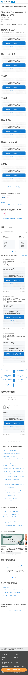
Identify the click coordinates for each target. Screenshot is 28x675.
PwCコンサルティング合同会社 (9, 450)
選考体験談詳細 (22, 291)
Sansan (3, 202)
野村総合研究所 (6, 456)
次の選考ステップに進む (14, 187)
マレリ (13, 589)
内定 (25, 24)
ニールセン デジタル (7, 471)
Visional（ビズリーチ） (8, 587)
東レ (3, 610)
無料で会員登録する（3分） (14, 669)
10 (21, 441)
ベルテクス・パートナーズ (8, 500)
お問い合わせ (17, 657)
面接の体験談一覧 (4, 649)
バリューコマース (6, 514)
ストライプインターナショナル (9, 598)
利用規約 (16, 662)
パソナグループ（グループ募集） (10, 595)
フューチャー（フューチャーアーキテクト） (12, 204)
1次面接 (8, 24)
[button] (14, 275)
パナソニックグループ (16, 514)
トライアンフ (20, 595)
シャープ (16, 587)
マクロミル (21, 476)
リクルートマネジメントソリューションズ (11, 492)
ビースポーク (17, 592)
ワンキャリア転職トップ (5, 648)
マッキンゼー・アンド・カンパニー (10, 498)
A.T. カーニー (5, 463)
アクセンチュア (18, 463)
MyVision (11, 463)
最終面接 (20, 24)
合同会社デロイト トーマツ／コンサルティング (12, 453)
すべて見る (24, 255)
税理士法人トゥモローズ (17, 471)
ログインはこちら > (14, 46)
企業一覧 (12, 648)
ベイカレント (20, 450)
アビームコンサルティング (18, 468)
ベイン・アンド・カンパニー (9, 495)
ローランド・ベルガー (7, 473)
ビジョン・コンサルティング (9, 487)
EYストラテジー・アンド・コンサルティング (12, 482)
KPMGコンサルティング (17, 479)
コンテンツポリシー (19, 654)
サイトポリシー (5, 654)
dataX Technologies (7, 589)
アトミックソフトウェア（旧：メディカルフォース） (14, 525)
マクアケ (4, 511)
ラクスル (9, 511)
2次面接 (14, 24)
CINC (17, 511)
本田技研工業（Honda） (8, 592)
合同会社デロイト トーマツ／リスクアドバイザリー (13, 484)
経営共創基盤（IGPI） (7, 468)
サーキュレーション (7, 479)
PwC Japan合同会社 (18, 648)
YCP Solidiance (13, 456)
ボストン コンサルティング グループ (10, 476)
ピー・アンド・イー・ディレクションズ (11, 465)
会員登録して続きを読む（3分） (14, 43)
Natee (14, 511)
